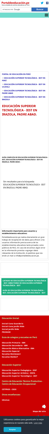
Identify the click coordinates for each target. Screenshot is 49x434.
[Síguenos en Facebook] (46, 3)
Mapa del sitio (39, 411)
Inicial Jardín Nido (10, 329)
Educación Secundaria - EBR (15, 345)
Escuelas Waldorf (10, 356)
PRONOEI (6, 332)
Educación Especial (10, 351)
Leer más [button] (38, 423)
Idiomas (5, 400)
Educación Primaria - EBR (13, 342)
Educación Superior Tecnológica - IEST (19, 376)
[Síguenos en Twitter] (42, 3)
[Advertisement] (24, 43)
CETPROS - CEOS (9, 389)
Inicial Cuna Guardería (12, 323)
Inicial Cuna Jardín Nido (13, 326)
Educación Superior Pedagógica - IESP (19, 370)
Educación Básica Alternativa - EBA (18, 348)
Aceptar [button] (12, 429)
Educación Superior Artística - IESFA (18, 373)
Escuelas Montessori (11, 354)
